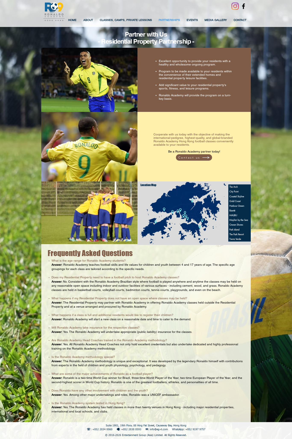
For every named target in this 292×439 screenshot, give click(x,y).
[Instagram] (235, 6)
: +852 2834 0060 (101, 429)
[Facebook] (243, 6)
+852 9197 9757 (195, 429)
